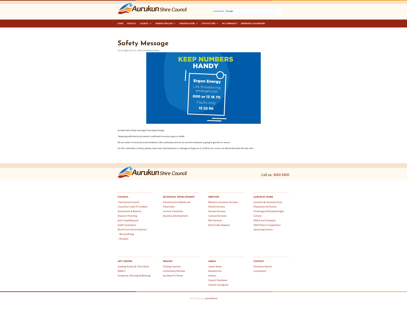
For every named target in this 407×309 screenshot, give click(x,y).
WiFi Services (215, 220)
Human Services (216, 211)
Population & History (264, 206)
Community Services (174, 270)
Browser (123, 238)
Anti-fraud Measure (128, 220)
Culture (257, 215)
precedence (211, 298)
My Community (229, 23)
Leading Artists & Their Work (133, 266)
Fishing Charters (172, 266)
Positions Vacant (262, 266)
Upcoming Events (263, 229)
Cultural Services (217, 215)
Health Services (216, 206)
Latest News (215, 266)
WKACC (122, 270)
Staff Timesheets (127, 225)
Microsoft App (126, 234)
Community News (151, 50)
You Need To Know (173, 275)
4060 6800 (281, 174)
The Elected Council (128, 202)
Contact (131, 23)
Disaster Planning (127, 215)
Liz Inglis (124, 50)
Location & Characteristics (267, 202)
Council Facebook (217, 280)
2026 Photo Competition (267, 225)
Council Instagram (218, 284)
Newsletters (215, 270)
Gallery (212, 275)
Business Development (175, 215)
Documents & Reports (130, 211)
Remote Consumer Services (223, 202)
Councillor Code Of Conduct (133, 206)
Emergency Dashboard (253, 23)
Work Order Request (219, 225)
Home (120, 23)
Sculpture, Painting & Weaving (134, 275)
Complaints (259, 270)
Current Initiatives (173, 211)
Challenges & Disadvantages (268, 211)
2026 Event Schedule (264, 220)
